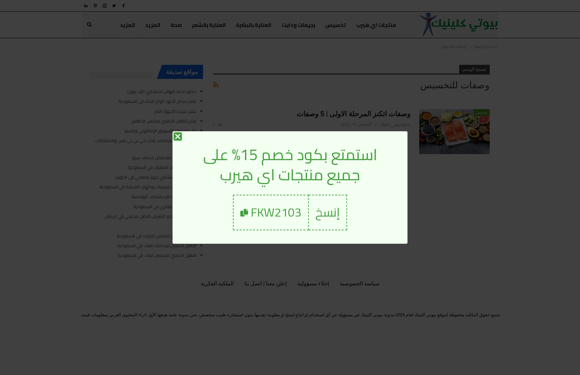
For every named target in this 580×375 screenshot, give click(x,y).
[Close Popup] (178, 136)
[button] (328, 212)
